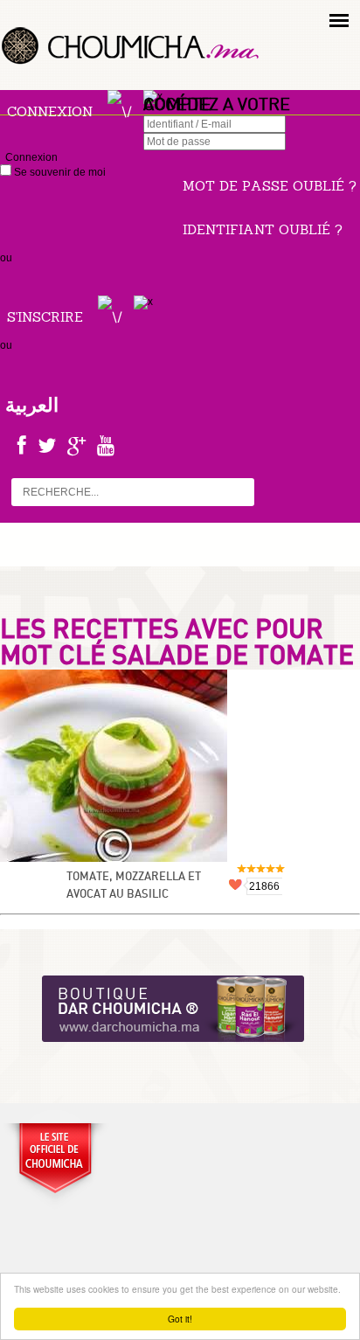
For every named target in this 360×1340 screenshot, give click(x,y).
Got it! (180, 1318)
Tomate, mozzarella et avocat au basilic (133, 885)
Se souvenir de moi (58, 172)
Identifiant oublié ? (263, 229)
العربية (32, 404)
